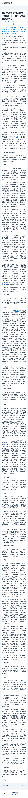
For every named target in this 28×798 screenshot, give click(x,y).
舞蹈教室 (5, 284)
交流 (4, 444)
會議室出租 (17, 138)
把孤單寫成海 (6, 3)
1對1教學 (17, 311)
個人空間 (7, 599)
